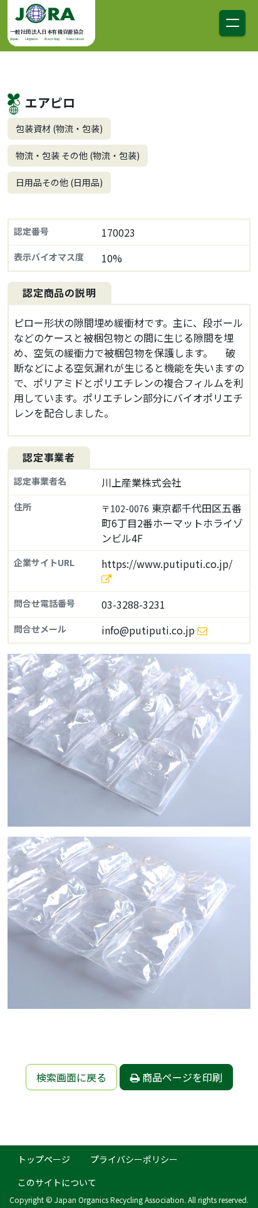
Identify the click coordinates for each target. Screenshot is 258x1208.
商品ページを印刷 (181, 1077)
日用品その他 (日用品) (59, 182)
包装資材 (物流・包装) (59, 128)
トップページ (44, 1159)
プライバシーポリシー (134, 1159)
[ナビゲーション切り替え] (232, 23)
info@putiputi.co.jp (148, 630)
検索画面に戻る (71, 1077)
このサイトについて (57, 1182)
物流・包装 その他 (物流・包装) (78, 155)
